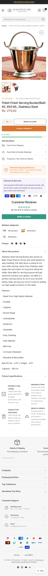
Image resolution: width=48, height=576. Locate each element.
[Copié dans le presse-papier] (24, 243)
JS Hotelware (7, 98)
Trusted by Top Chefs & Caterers (20, 159)
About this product (10, 251)
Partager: (5, 243)
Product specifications (12, 376)
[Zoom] (41, 32)
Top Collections (9, 484)
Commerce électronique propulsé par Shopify (28, 561)
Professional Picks (10, 477)
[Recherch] (43, 19)
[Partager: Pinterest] (20, 243)
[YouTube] (26, 567)
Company (6, 470)
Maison (4, 26)
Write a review (24, 216)
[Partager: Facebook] (12, 243)
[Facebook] (18, 567)
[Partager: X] (16, 243)
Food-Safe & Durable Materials (19, 152)
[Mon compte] (39, 10)
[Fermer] (44, 167)
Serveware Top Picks (11, 491)
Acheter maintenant (23, 128)
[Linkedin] (30, 567)
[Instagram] (22, 567)
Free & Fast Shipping (15, 145)
